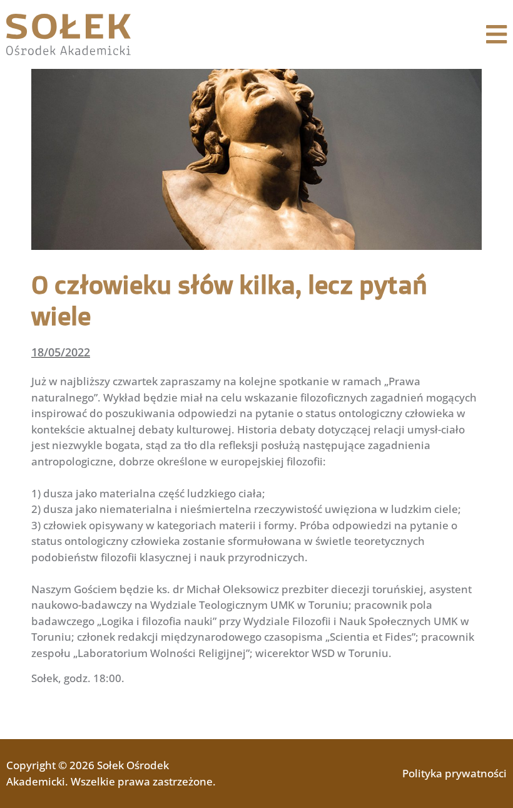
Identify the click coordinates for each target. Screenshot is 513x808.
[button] (496, 35)
